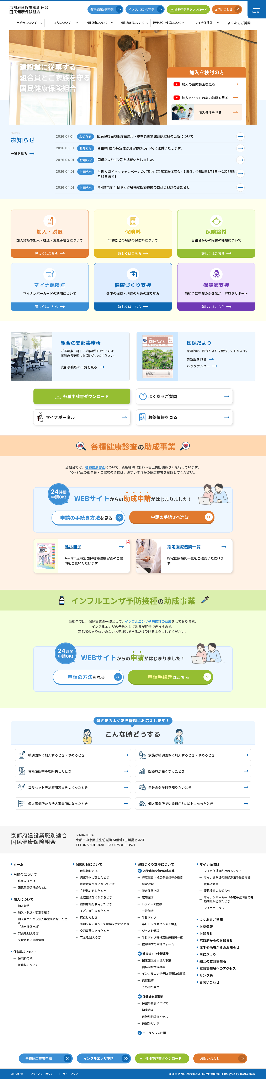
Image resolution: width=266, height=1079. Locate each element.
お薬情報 (206, 926)
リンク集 (206, 975)
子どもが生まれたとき (94, 911)
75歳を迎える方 (28, 933)
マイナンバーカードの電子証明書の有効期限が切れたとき (228, 899)
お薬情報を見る (162, 417)
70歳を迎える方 (90, 937)
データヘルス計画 (154, 1033)
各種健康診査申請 (102, 9)
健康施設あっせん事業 (156, 960)
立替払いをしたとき (93, 890)
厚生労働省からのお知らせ (219, 947)
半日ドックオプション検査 (159, 924)
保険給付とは (88, 871)
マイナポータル (60, 417)
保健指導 (148, 980)
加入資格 (24, 906)
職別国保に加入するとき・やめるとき (56, 755)
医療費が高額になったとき (97, 884)
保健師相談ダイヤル (155, 1017)
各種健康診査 (95, 467)
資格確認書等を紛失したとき (49, 771)
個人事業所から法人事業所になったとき (58, 803)
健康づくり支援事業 (156, 954)
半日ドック (149, 917)
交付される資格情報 (31, 940)
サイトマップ (70, 1073)
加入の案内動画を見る (198, 84)
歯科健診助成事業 (153, 967)
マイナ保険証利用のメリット (223, 871)
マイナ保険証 (203, 22)
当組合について (27, 22)
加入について (62, 22)
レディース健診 (152, 904)
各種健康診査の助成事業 (159, 871)
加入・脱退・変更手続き (34, 912)
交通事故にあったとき (94, 930)
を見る (86, 517)
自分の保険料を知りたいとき (169, 787)
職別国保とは (26, 881)
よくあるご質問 (239, 22)
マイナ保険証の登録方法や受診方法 (227, 877)
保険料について (97, 22)
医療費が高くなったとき (166, 771)
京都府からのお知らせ (216, 940)
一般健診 (148, 911)
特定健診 (148, 884)
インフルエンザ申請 (141, 9)
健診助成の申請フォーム (158, 944)
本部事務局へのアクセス (218, 968)
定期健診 (148, 897)
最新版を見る (197, 359)
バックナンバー (198, 366)
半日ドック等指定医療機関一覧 (162, 937)
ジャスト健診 (150, 930)
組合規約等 (17, 1073)
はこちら (168, 676)
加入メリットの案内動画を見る (205, 97)
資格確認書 (211, 884)
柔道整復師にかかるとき (96, 897)
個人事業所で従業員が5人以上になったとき (180, 803)
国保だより (208, 954)
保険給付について (132, 22)
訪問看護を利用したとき (96, 904)
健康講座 (148, 1010)
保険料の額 (25, 958)
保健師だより (150, 1023)
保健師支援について (155, 1003)
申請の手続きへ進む (169, 517)
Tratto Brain (247, 1073)
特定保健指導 (150, 890)
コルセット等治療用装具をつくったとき (58, 787)
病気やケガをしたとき (94, 877)
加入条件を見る (210, 112)
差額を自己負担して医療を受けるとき (104, 924)
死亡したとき (88, 917)
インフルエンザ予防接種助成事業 (164, 973)
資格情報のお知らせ (217, 890)
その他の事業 (150, 987)
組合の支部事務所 (213, 961)
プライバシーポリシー (43, 1073)
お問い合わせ (209, 982)
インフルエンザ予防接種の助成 (148, 621)
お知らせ (206, 933)
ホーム (18, 864)
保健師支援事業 (153, 996)
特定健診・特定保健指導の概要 (162, 877)
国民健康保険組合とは (32, 887)
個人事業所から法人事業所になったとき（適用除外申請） (42, 922)
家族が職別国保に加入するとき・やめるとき (181, 755)
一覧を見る (19, 153)
